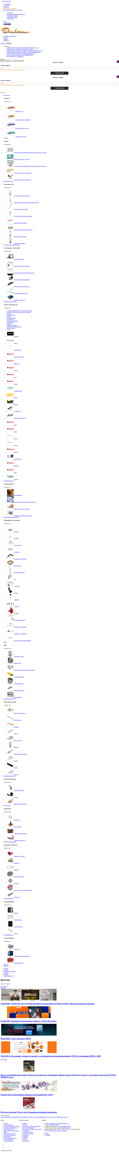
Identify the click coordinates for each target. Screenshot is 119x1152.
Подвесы (16, 538)
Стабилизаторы (18, 926)
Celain (15, 384)
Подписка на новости (62, 1117)
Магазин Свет (19, 111)
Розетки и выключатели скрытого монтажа (19, 312)
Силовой (6, 974)
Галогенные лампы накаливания (23, 216)
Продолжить (4, 986)
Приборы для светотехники (21, 509)
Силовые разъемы (19, 677)
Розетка (9, 313)
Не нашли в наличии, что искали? (13, 10)
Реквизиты (10, 13)
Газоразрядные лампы (20, 236)
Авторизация (14, 1117)
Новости (6, 7)
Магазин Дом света (20, 136)
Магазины (7, 95)
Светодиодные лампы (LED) (22, 195)
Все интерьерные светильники (22, 640)
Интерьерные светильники (11, 517)
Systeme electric (18, 391)
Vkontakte (47, 1135)
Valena (15, 370)
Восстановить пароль (31, 1117)
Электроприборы (8, 898)
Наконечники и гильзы (20, 754)
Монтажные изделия (9, 698)
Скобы (16, 761)
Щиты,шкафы (18, 697)
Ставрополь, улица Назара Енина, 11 (59, 1123)
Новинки (6, 40)
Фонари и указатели (19, 300)
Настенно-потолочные (20, 559)
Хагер (15, 438)
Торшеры (16, 599)
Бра (15, 579)
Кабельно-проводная (9, 776)
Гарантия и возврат (12, 15)
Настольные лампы (19, 572)
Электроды (17, 897)
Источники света (8, 181)
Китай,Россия (18, 459)
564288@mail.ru (66, 1126)
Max (47, 1133)
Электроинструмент (19, 840)
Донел (15, 343)
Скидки (6, 138)
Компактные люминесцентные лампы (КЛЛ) (26, 202)
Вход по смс (7, 23)
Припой (16, 883)
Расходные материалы (10, 841)
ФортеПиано (17, 350)
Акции (25, 1139)
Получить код (59, 73)
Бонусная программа (9, 8)
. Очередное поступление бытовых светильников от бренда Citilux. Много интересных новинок (48, 1004)
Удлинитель (10, 319)
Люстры (16, 531)
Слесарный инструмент (20, 833)
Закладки (7, 1117)
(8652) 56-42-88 (54, 1125)
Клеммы (16, 727)
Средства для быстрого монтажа (23, 890)
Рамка (8, 316)
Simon (15, 445)
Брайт (15, 397)
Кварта (16, 404)
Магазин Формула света (22, 128)
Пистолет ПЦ (17, 826)
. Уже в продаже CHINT (16, 1039)
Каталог (6, 970)
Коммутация (17, 663)
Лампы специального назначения (23, 229)
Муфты (16, 747)
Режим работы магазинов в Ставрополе (56, 1130)
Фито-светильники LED (20, 293)
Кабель (16, 797)
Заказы (3, 1117)
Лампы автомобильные (20, 223)
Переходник (10, 322)
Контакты (6, 5)
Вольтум (16, 336)
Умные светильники (19, 620)
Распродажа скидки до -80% (21, 159)
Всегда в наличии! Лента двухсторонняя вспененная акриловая (29, 1112)
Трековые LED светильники (22, 279)
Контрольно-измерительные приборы (24, 670)
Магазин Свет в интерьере (22, 119)
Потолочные (17, 565)
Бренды (6, 39)
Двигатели (17, 949)
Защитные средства (19, 856)
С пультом (17, 586)
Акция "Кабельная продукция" (22, 179)
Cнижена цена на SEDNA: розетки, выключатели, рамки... (30, 166)
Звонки (16, 913)
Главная (6, 37)
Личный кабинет (42, 1117)
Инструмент (7, 805)
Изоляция (16, 863)
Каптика (16, 465)
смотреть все (7, 101)
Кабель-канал (17, 720)
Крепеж (16, 870)
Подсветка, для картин (20, 627)
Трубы (15, 767)
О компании (7, 4)
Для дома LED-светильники (21, 266)
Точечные (16, 552)
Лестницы (17, 820)
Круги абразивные (19, 876)
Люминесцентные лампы (21, 209)
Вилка (9, 329)
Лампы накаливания (19, 243)
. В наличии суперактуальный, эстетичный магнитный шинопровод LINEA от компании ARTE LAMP (51, 1056)
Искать (20, 60)
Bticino (16, 452)
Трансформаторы (18, 683)
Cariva (15, 431)
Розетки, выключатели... (10, 301)
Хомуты (16, 774)
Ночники (16, 613)
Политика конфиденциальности (16, 14)
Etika (15, 377)
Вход (5, 21)
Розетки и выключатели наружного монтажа (19, 310)
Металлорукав (18, 740)
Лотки (15, 733)
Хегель (16, 479)
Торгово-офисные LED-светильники (24, 273)
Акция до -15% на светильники (22, 173)
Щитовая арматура (19, 690)
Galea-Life (16, 363)
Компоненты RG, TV (20, 418)
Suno (15, 425)
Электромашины (8, 935)
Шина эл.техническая (20, 804)
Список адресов (51, 1117)
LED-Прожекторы (19, 259)
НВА (5, 642)
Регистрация (7, 24)
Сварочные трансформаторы (22, 956)
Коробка (9, 324)
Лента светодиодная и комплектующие (25, 502)
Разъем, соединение (12, 321)
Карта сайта (10, 18)
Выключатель (11, 315)
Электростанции (18, 963)
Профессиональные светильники (23, 515)
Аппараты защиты (19, 656)
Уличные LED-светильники (21, 286)
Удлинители (17, 411)
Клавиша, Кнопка (12, 325)
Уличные (16, 606)
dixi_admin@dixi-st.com (63, 1127)
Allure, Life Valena (19, 357)
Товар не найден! (8, 976)
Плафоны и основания (20, 633)
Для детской (17, 545)
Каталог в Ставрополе (10, 36)
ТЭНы (15, 933)
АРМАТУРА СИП (19, 790)
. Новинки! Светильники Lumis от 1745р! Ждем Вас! (29, 1021)
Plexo (15, 472)
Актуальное (4, 1059)
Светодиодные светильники (12, 245)
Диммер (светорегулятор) (14, 326)
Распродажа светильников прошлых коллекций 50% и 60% (30, 152)
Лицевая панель (11, 318)
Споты (16, 593)
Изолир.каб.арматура (20, 713)
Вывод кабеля (11, 328)
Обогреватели (18, 920)
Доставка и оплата (12, 17)
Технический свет (9, 481)
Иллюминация (18, 495)
